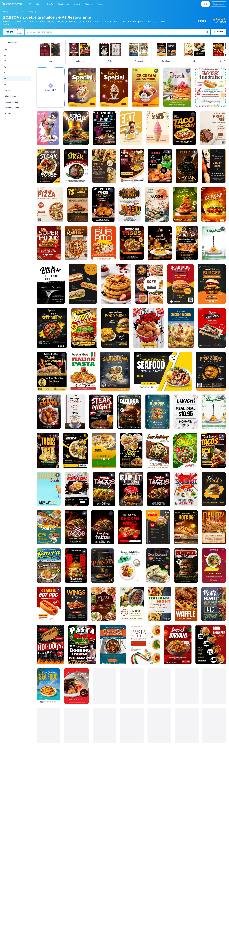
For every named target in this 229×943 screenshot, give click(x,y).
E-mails (19, 31)
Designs (9, 31)
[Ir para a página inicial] (11, 4)
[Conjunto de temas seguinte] (225, 51)
